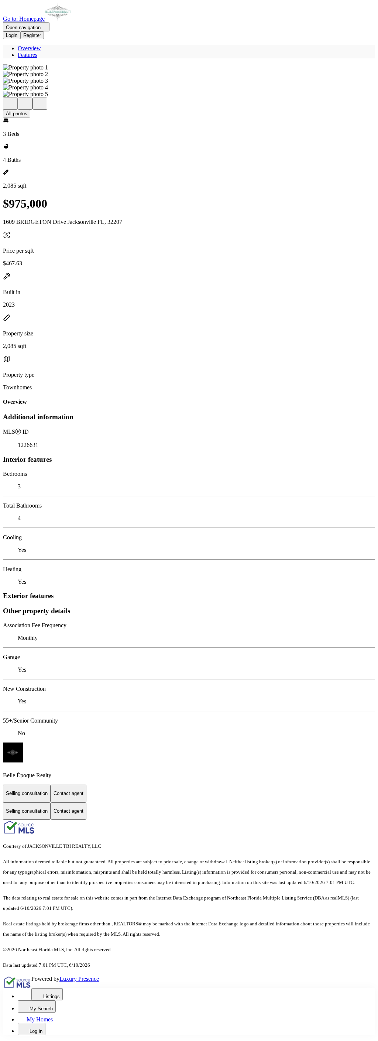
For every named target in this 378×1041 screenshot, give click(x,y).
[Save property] (25, 104)
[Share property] (39, 104)
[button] (189, 67)
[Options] (10, 104)
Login (11, 35)
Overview (29, 48)
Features (27, 55)
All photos (16, 113)
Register (32, 35)
